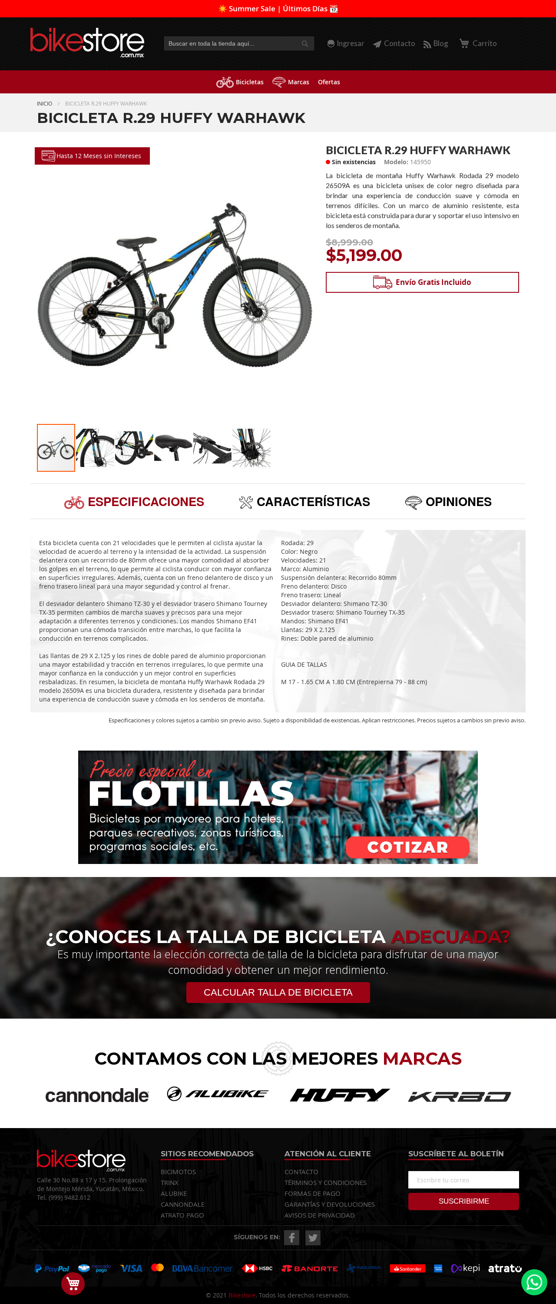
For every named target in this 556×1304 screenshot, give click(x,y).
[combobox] (239, 43)
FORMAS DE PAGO (313, 1193)
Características (311, 501)
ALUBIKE (174, 1193)
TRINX (170, 1182)
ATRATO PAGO (182, 1215)
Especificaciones (144, 501)
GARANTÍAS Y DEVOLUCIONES (330, 1204)
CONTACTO (301, 1171)
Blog (441, 43)
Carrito (484, 43)
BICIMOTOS (178, 1171)
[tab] (134, 501)
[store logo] (87, 42)
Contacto (399, 43)
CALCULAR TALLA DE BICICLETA (278, 992)
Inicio (44, 103)
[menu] (278, 81)
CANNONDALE (183, 1204)
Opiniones (457, 501)
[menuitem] (240, 81)
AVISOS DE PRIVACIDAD (320, 1215)
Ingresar (350, 43)
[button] (54, 285)
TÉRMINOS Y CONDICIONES (326, 1182)
